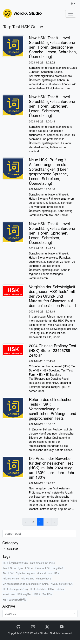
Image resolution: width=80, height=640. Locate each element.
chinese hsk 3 (43, 578)
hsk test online (11, 578)
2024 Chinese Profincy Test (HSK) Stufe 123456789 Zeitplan (52, 350)
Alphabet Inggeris (25, 573)
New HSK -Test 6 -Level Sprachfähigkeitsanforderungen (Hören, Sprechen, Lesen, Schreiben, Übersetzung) (52, 233)
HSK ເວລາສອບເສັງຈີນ (14, 599)
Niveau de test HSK (62, 584)
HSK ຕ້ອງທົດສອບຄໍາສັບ (15, 563)
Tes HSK (47, 594)
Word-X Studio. (40, 633)
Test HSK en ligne (13, 568)
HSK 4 (29, 568)
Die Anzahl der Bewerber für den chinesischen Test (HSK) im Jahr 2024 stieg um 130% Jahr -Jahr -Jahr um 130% (51, 467)
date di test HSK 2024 (42, 563)
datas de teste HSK (48, 573)
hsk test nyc (27, 578)
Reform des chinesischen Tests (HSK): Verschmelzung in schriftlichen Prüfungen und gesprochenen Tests (52, 408)
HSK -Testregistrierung (15, 589)
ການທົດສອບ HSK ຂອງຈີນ (17, 594)
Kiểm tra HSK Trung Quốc (49, 568)
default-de (12, 549)
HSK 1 (36, 594)
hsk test (60, 589)
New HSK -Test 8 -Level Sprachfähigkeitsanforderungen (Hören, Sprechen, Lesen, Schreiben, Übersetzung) (52, 106)
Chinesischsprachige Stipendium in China (26, 584)
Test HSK (8, 573)
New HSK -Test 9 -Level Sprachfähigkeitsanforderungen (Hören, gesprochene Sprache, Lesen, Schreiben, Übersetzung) (53, 47)
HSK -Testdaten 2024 (42, 589)
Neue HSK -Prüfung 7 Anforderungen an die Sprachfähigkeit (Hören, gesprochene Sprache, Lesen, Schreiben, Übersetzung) (49, 171)
